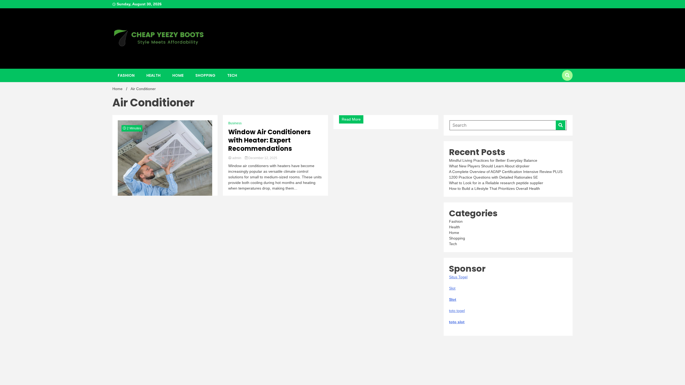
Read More (351, 119)
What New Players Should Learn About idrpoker (489, 166)
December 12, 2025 (262, 158)
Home (178, 75)
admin (236, 158)
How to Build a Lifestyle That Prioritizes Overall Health (494, 188)
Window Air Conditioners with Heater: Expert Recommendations (269, 140)
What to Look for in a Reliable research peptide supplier (496, 183)
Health (153, 75)
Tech (232, 75)
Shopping (205, 75)
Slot (452, 299)
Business (235, 123)
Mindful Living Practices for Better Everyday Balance (493, 160)
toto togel (457, 311)
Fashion (126, 75)
